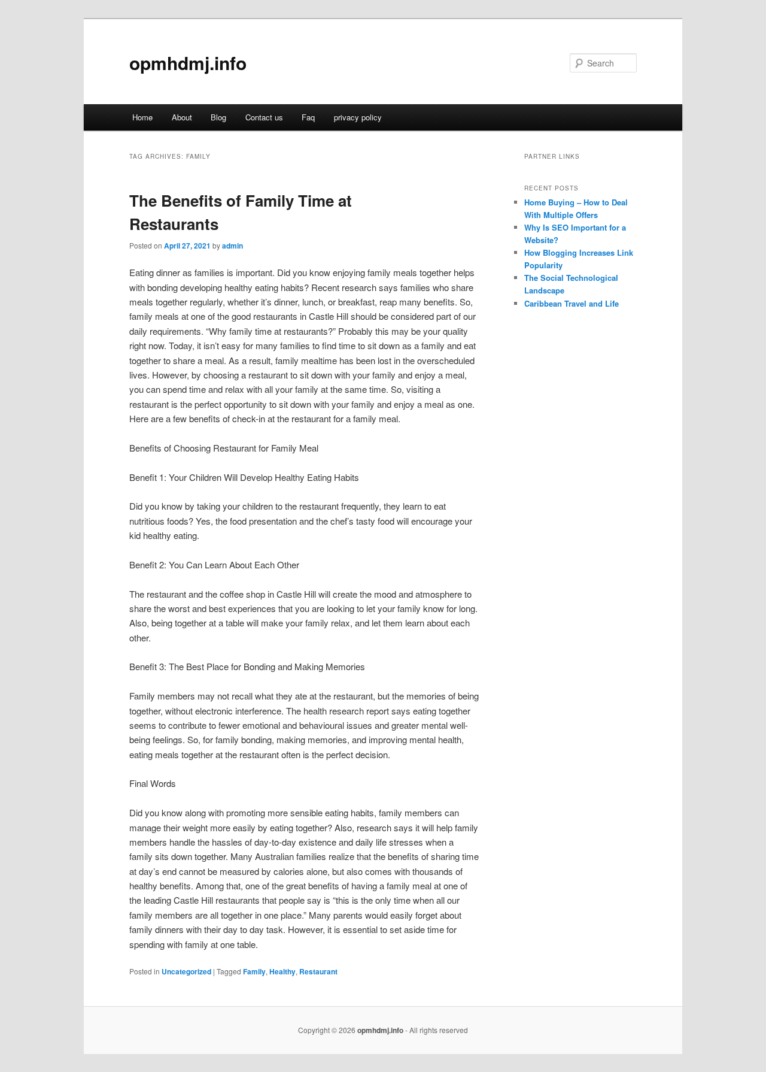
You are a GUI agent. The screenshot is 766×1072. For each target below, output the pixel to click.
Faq (308, 117)
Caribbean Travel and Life (571, 303)
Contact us (264, 117)
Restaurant (318, 971)
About (182, 117)
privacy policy (358, 117)
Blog (218, 117)
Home (142, 117)
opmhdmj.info (188, 62)
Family (254, 971)
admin (232, 245)
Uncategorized (186, 971)
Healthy (282, 971)
